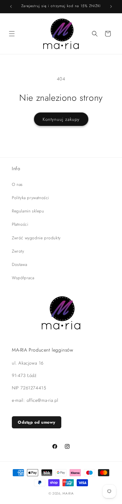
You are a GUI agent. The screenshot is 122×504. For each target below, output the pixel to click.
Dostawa (19, 264)
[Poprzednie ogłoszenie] (10, 6)
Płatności (20, 224)
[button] (11, 33)
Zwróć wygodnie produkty (36, 238)
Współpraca (23, 278)
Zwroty (18, 251)
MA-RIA (67, 493)
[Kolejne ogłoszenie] (111, 6)
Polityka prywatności (30, 198)
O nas (17, 184)
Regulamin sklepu (28, 211)
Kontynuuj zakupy (61, 119)
